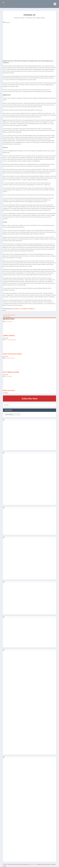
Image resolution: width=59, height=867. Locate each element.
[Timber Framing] (12, 326)
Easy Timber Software (11, 372)
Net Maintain (32, 864)
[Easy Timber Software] (12, 362)
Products (43, 17)
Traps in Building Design (12, 354)
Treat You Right (9, 390)
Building (38, 17)
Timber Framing (9, 335)
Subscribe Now (29, 398)
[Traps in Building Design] (12, 344)
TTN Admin (21, 17)
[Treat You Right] (12, 381)
